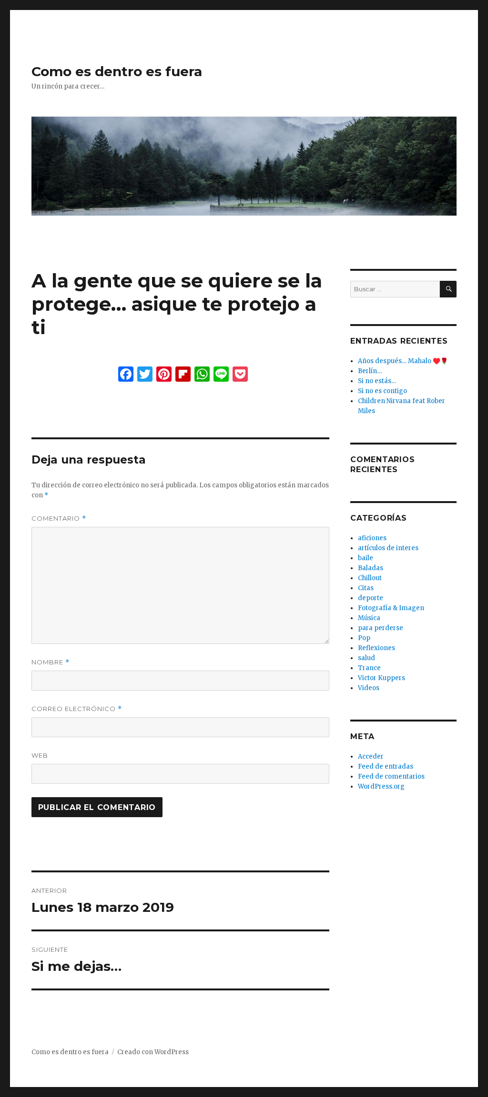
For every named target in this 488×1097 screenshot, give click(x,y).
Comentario (58, 518)
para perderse (380, 628)
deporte (370, 598)
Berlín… (370, 371)
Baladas (370, 568)
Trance (369, 668)
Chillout (370, 578)
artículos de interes (388, 548)
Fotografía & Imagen (391, 608)
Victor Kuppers (381, 678)
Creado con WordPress (153, 1052)
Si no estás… (377, 381)
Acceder (371, 756)
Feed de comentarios (391, 776)
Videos (368, 688)
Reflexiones (376, 648)
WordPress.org (381, 786)
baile (365, 558)
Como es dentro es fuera (116, 71)
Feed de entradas (385, 766)
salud (366, 658)
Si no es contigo (382, 391)
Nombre (50, 662)
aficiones (372, 538)
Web (39, 755)
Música (369, 618)
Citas (366, 588)
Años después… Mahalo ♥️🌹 (403, 361)
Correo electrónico (76, 709)
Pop (364, 638)
